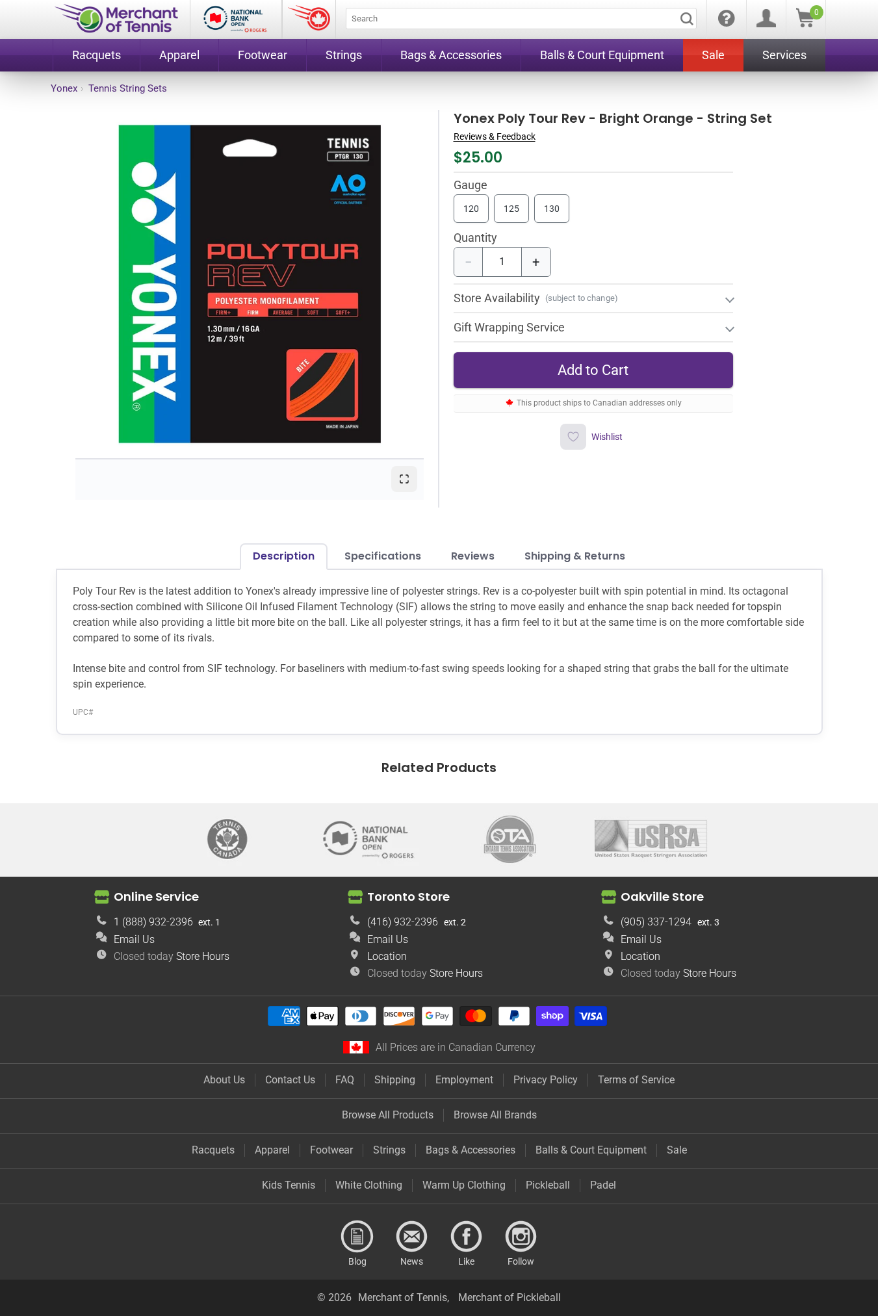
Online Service (156, 896)
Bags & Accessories (470, 1150)
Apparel (272, 1150)
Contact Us (290, 1080)
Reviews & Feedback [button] (495, 136)
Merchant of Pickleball (509, 1297)
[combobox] (521, 18)
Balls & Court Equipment (591, 1150)
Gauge (470, 185)
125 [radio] (511, 208)
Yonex (64, 88)
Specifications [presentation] (382, 555)
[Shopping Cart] (805, 24)
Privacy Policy (545, 1080)
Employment (464, 1080)
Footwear (331, 1150)
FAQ (344, 1080)
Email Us (134, 939)
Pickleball (548, 1185)
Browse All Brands (495, 1115)
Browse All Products (387, 1115)
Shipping (394, 1080)
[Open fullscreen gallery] (404, 479)
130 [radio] (552, 208)
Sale (677, 1150)
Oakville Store (662, 896)
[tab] (284, 556)
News (412, 1236)
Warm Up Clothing (464, 1185)
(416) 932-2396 (402, 922)
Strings (389, 1150)
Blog (357, 1236)
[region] (249, 284)
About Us (224, 1080)
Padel (603, 1185)
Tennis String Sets (127, 88)
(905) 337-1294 (656, 922)
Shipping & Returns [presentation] (574, 555)
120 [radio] (471, 208)
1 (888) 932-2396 (153, 922)
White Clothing (368, 1185)
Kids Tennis (288, 1185)
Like (467, 1236)
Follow (521, 1236)
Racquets (213, 1150)
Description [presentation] (284, 555)
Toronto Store (408, 896)
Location (387, 956)
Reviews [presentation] (473, 555)
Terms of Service (636, 1080)
